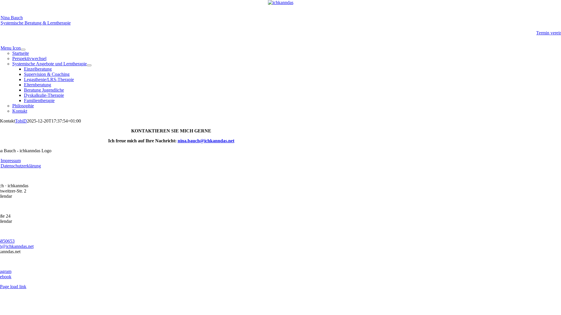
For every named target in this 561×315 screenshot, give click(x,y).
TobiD (21, 120)
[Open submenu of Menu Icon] (23, 49)
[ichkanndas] (280, 2)
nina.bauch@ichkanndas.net (206, 140)
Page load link (13, 286)
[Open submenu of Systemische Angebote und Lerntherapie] (89, 65)
